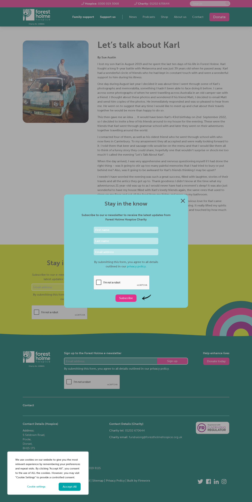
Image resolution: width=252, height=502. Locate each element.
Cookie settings (36, 486)
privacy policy (136, 266)
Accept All (70, 486)
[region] (48, 473)
